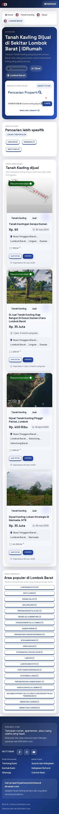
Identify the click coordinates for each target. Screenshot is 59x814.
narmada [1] (29, 142)
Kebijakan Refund (41, 768)
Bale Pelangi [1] (30, 605)
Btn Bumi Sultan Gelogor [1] (29, 652)
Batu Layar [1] (29, 593)
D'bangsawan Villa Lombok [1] (29, 622)
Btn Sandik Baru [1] (29, 640)
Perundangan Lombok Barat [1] (29, 681)
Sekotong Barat (19, 443)
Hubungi (28, 256)
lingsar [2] (13, 142)
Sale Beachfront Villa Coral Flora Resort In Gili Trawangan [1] (29, 694)
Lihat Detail (15, 256)
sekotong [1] (14, 149)
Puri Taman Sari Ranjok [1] (30, 670)
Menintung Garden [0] (29, 708)
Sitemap (6, 772)
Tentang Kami (9, 763)
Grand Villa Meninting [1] (29, 617)
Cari (46, 103)
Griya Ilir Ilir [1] (29, 646)
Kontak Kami (8, 768)
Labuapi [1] (29, 658)
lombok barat (24, 103)
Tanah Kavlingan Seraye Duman (28, 224)
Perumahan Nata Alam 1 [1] (29, 611)
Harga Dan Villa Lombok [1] (29, 687)
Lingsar (33, 241)
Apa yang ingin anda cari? (29, 98)
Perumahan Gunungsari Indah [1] (29, 634)
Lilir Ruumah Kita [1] (29, 664)
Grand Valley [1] (29, 599)
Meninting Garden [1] (29, 702)
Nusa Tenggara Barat (24, 236)
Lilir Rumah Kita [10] (30, 587)
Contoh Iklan (38, 772)
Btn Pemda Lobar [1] (29, 676)
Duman (43, 241)
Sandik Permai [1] (29, 628)
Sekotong (34, 438)
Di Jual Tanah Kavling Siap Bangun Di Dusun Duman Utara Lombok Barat (27, 318)
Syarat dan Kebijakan (43, 763)
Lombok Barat (18, 241)
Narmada (34, 537)
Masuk (51, 3)
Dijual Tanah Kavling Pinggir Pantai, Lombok (26, 419)
